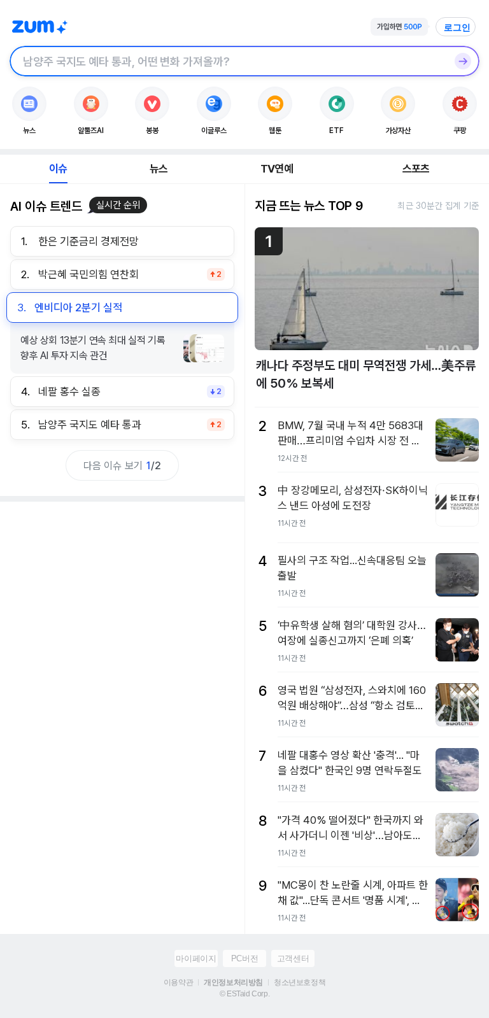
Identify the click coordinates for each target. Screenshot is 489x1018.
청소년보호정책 (299, 982)
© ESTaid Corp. (244, 993)
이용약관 (178, 982)
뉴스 (158, 168)
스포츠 (416, 168)
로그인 (457, 27)
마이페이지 (196, 958)
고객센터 (293, 958)
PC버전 (244, 958)
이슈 (58, 168)
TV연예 (276, 168)
